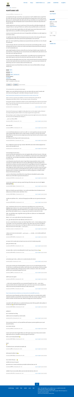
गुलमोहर (48, 3)
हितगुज (31, 3)
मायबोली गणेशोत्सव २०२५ (40, 3)
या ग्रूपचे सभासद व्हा (53, 26)
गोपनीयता (47, 389)
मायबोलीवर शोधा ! (53, 44)
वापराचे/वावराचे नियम (41, 389)
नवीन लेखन (25, 3)
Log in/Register (53, 14)
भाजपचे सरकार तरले (16, 74)
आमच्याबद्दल (51, 389)
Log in (9, 84)
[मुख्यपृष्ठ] (8, 4)
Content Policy (51, 393)
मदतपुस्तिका (63, 3)
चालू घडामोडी (8, 78)
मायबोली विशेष (55, 3)
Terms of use (40, 393)
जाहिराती (25, 388)
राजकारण (10, 70)
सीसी (33, 388)
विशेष (21, 388)
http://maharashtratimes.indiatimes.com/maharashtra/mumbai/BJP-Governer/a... (23, 293)
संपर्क (54, 389)
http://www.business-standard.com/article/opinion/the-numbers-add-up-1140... (22, 95)
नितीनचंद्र (11, 74)
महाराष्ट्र (11, 72)
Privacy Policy (45, 393)
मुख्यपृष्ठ (10, 7)
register (15, 84)
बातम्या (30, 388)
